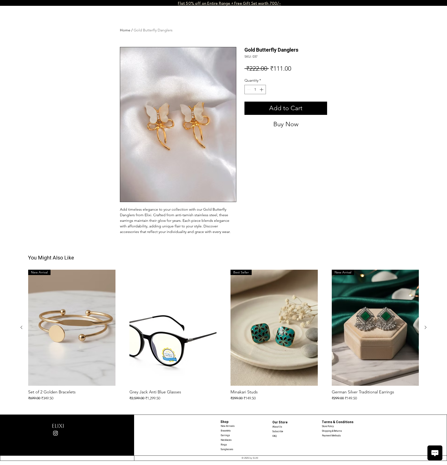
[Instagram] (55, 433)
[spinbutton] (255, 89)
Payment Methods (331, 435)
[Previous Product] (21, 327)
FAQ (274, 436)
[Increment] (262, 89)
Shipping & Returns (332, 431)
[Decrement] (248, 89)
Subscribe (277, 431)
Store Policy (328, 426)
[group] (223, 335)
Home (125, 30)
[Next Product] (425, 327)
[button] (229, 3)
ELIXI (58, 426)
